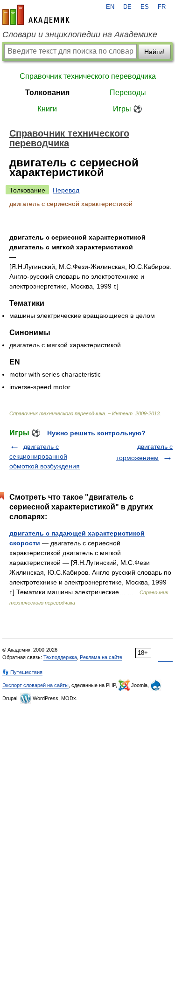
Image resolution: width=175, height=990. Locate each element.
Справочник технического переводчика (88, 76)
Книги (47, 109)
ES (144, 7)
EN (110, 7)
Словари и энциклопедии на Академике (79, 34)
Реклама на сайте (101, 657)
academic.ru (36, 15)
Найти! (154, 51)
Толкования (47, 92)
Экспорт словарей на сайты (35, 685)
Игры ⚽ (127, 109)
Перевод (66, 190)
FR (162, 7)
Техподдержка (60, 657)
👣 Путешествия (22, 672)
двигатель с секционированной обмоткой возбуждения (44, 456)
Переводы (128, 92)
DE (127, 7)
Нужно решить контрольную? (96, 433)
